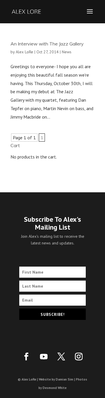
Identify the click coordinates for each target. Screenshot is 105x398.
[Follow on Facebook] (26, 356)
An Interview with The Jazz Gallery (47, 44)
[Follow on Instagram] (78, 356)
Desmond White (54, 388)
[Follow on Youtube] (43, 356)
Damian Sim (64, 379)
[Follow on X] (61, 356)
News (66, 51)
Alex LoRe (24, 51)
